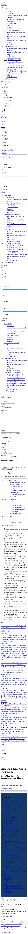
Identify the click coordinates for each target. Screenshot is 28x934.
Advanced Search (6, 437)
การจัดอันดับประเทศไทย (10, 821)
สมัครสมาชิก (8, 9)
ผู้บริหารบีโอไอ (11, 21)
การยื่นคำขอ (10, 56)
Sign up (9, 397)
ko (5, 278)
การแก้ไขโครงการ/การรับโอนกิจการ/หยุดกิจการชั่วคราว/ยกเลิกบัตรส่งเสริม (17, 73)
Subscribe (3, 127)
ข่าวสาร (6, 864)
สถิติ (5, 873)
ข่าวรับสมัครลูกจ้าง (15, 511)
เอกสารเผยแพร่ (11, 44)
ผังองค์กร (9, 25)
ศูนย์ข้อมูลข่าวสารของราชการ (12, 886)
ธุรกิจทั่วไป (7, 838)
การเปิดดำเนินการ (12, 77)
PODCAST (7, 891)
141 (5, 750)
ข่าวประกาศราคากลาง (11, 499)
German (6, 87)
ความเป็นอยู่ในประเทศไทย (11, 825)
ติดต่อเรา (9, 28)
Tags (2, 455)
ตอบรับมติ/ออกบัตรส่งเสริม (14, 58)
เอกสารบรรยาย (8, 877)
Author (2, 453)
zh (5, 276)
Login (2, 406)
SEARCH (14, 456)
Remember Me (7, 407)
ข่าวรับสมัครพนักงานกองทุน (17, 509)
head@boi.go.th (8, 97)
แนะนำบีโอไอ (10, 13)
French (5, 89)
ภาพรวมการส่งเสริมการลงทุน (15, 62)
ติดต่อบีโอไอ (7, 896)
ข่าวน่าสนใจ (8, 516)
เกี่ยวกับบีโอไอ (8, 11)
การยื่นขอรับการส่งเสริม (10, 46)
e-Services (6, 884)
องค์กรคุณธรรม (8, 892)
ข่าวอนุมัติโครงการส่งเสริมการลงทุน (15, 476)
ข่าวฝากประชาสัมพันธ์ (16, 522)
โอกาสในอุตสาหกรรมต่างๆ (11, 831)
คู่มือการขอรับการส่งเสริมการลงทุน (13, 859)
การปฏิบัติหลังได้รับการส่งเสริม (12, 60)
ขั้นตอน (6, 853)
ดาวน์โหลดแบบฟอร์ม (9, 79)
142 (5, 752)
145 (5, 756)
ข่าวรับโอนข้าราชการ (16, 513)
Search (3, 430)
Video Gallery (7, 879)
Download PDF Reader (6, 788)
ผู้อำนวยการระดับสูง (12, 23)
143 (5, 753)
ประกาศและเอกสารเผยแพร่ (11, 30)
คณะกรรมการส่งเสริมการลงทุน (15, 19)
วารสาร (6, 880)
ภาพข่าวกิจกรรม (9, 525)
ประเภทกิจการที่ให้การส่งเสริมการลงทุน (15, 847)
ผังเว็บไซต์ (3, 117)
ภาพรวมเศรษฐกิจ (8, 823)
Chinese (6, 90)
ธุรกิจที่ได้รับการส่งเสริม (10, 836)
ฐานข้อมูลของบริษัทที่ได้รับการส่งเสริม (14, 871)
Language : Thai (6, 82)
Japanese (6, 91)
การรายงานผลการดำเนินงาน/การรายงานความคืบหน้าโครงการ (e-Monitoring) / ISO (16, 67)
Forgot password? (5, 410)
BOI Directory (10, 27)
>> (4, 759)
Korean (5, 93)
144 (5, 754)
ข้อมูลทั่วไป (7, 827)
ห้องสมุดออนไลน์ (8, 882)
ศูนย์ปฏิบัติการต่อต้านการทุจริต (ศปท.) (14, 888)
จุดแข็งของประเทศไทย (10, 819)
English (5, 86)
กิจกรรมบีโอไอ (8, 866)
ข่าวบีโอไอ (8, 473)
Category (3, 452)
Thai (5, 84)
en (5, 271)
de (5, 273)
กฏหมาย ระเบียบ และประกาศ (12, 857)
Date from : (3, 443)
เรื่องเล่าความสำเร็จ (9, 829)
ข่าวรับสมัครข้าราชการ (16, 505)
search (17, 433)
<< (4, 747)
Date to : (3, 447)
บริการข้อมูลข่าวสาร (6, 467)
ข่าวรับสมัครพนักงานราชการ (18, 507)
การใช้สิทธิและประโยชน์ (13, 64)
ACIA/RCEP (7, 889)
